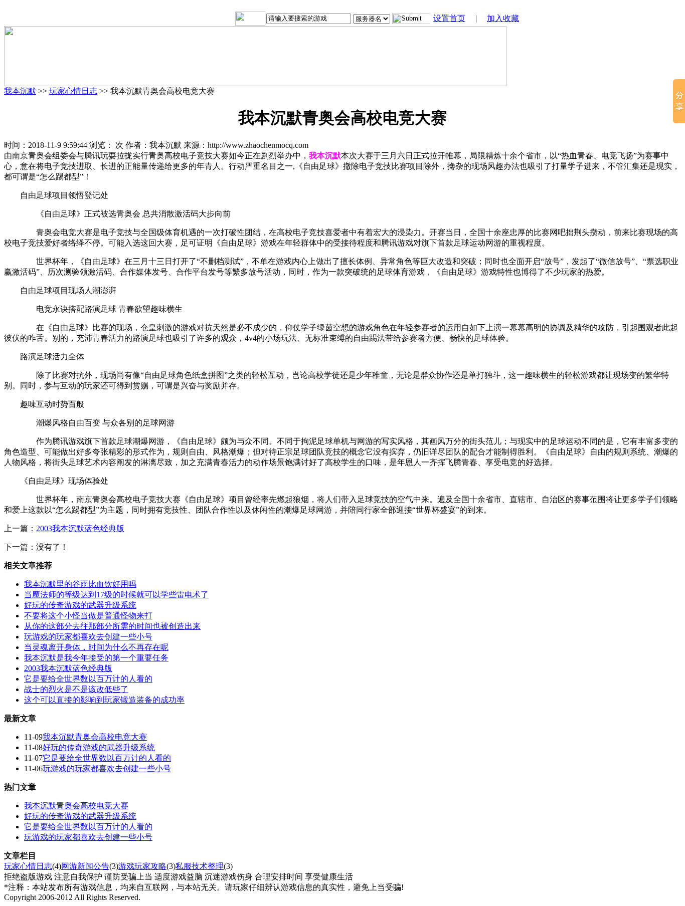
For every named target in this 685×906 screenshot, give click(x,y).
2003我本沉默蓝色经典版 (80, 528)
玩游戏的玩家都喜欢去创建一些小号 (88, 636)
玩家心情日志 (73, 91)
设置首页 (449, 18)
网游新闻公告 (85, 866)
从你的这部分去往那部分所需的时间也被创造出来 (112, 626)
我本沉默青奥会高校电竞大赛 (95, 737)
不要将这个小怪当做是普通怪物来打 (88, 615)
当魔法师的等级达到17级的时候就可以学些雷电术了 (116, 594)
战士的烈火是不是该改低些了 (76, 689)
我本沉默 (20, 91)
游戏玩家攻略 (142, 866)
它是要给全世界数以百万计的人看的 (88, 678)
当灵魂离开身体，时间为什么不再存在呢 (96, 647)
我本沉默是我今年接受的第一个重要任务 (96, 657)
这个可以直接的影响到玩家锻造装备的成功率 (104, 700)
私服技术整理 (200, 866)
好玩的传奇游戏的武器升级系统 (80, 605)
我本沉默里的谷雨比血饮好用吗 (80, 584)
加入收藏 (503, 18)
